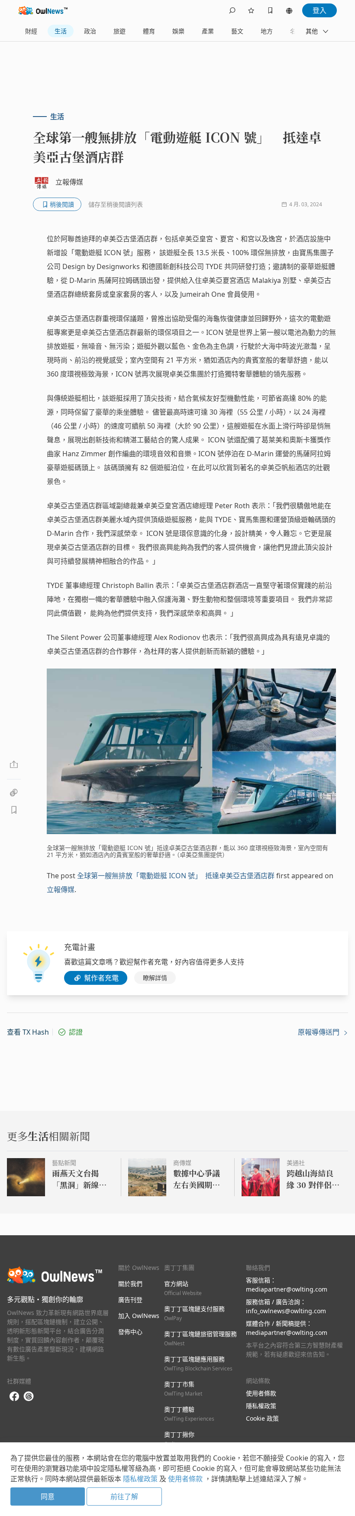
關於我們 (130, 1283)
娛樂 (178, 31)
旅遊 (119, 31)
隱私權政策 (261, 1406)
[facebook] (14, 1396)
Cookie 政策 (262, 1418)
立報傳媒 (60, 889)
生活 (61, 31)
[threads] (28, 1396)
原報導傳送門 (319, 1032)
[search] (232, 10)
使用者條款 (261, 1393)
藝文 (237, 31)
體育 (149, 31)
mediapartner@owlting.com (286, 1289)
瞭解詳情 (155, 978)
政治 (90, 31)
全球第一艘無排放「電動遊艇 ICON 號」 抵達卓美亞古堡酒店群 (175, 875)
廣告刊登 (130, 1299)
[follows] (251, 10)
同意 (48, 1496)
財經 (31, 31)
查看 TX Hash (28, 1032)
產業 (208, 31)
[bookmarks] (270, 10)
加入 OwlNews (138, 1315)
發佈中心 (130, 1332)
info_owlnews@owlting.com (286, 1311)
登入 (319, 10)
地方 (267, 31)
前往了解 (124, 1496)
